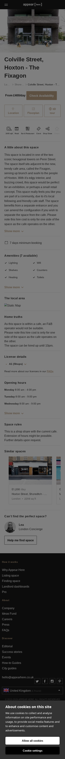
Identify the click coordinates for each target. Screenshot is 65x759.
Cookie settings (32, 750)
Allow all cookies (32, 740)
